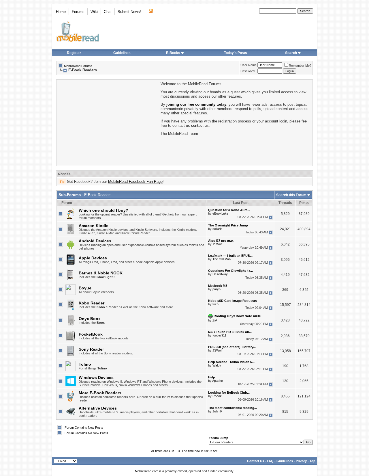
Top (312, 461)
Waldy (216, 365)
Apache (217, 380)
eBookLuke (220, 213)
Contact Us (255, 461)
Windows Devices (96, 377)
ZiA (214, 320)
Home (61, 12)
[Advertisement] (108, 122)
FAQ (270, 461)
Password (247, 71)
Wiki (94, 12)
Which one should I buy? (103, 210)
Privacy (301, 461)
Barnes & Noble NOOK (101, 273)
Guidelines (122, 53)
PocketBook (91, 334)
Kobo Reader (91, 303)
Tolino (85, 364)
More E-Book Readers (100, 393)
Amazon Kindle (93, 225)
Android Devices (95, 241)
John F (217, 411)
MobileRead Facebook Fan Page (135, 181)
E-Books (173, 53)
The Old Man (221, 259)
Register (74, 53)
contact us (200, 125)
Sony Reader (91, 349)
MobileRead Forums (78, 66)
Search (291, 53)
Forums (78, 12)
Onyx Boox (90, 318)
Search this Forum (291, 195)
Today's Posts (235, 53)
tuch (215, 304)
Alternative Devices (98, 408)
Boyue (85, 288)
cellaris (217, 228)
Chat (108, 12)
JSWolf (217, 244)
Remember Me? (300, 65)
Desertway (220, 274)
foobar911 (219, 335)
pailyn (216, 289)
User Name (248, 65)
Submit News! (129, 12)
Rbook (217, 396)
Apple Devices (93, 258)
